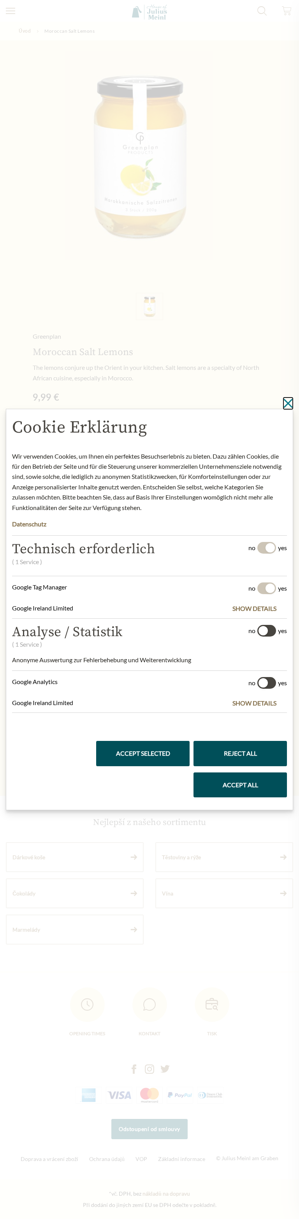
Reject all (240, 753)
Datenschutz (29, 524)
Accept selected (143, 753)
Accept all (240, 784)
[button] (259, 608)
